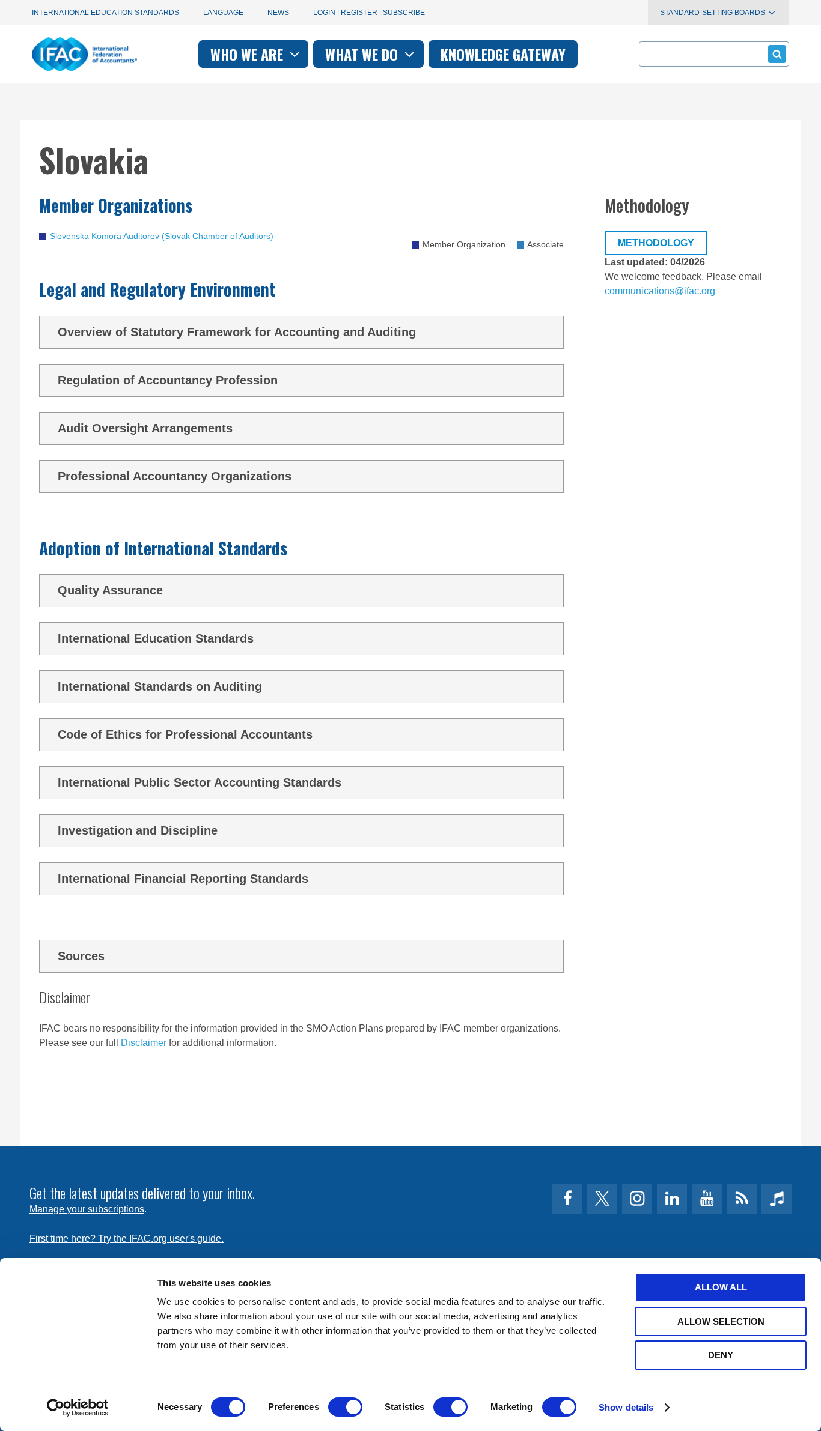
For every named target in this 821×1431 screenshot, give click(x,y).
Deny (720, 1355)
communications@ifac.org (660, 291)
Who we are (248, 54)
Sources (81, 956)
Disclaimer (143, 1043)
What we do (363, 54)
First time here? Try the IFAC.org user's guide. (126, 1238)
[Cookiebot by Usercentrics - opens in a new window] (77, 1408)
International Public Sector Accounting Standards (199, 782)
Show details (626, 1407)
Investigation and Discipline (138, 830)
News (278, 12)
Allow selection (721, 1321)
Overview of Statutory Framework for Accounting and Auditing (237, 332)
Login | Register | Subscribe (369, 12)
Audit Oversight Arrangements (145, 428)
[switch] (345, 1407)
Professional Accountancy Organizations (174, 476)
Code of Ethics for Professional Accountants (185, 734)
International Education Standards (105, 12)
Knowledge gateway (503, 54)
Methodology (656, 243)
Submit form (777, 54)
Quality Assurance (110, 590)
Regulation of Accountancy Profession (168, 380)
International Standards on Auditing (160, 686)
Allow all (721, 1287)
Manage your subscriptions (86, 1209)
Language (223, 12)
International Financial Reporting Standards (183, 878)
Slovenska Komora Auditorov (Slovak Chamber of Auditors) (161, 236)
